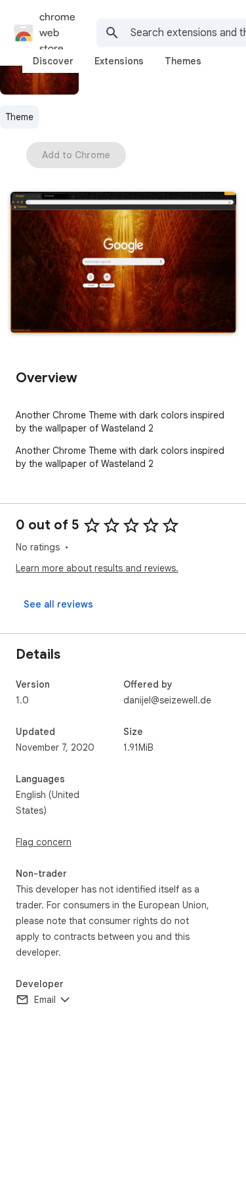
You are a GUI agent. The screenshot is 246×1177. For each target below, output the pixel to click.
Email (45, 1000)
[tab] (53, 61)
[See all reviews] (58, 604)
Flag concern (44, 842)
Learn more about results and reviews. (97, 568)
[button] (123, 264)
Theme (19, 117)
